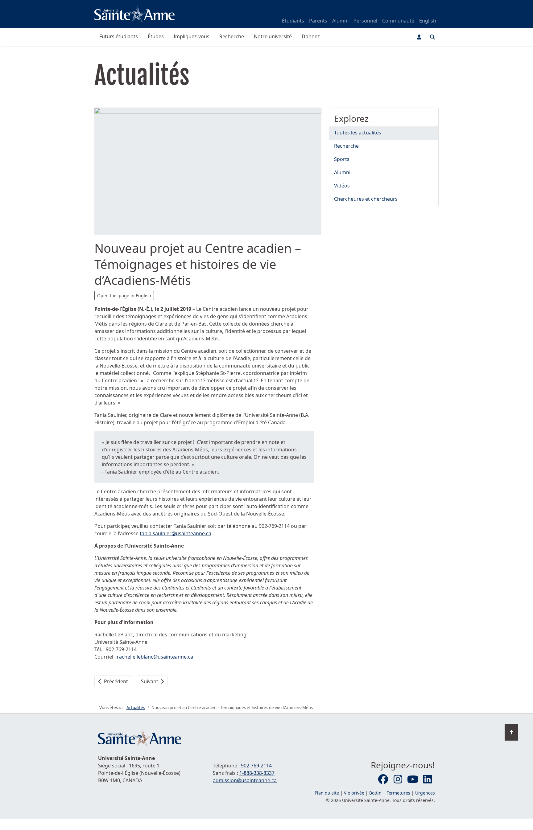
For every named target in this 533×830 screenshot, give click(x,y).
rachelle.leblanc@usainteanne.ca (155, 656)
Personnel (365, 20)
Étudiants (293, 20)
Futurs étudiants (118, 36)
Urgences (425, 793)
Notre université (273, 36)
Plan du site (327, 793)
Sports (341, 159)
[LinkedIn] (427, 779)
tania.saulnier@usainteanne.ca (175, 533)
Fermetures (398, 793)
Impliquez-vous (191, 36)
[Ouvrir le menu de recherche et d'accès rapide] (432, 37)
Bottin (375, 793)
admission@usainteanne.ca (245, 780)
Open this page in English (124, 295)
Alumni (340, 20)
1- (257, 773)
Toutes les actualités (357, 132)
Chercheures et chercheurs (366, 198)
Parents (318, 20)
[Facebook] (383, 779)
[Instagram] (397, 779)
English (427, 20)
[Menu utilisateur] (419, 37)
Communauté (398, 20)
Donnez (311, 36)
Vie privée (354, 793)
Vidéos (342, 185)
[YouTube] (412, 779)
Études (156, 36)
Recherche (231, 36)
